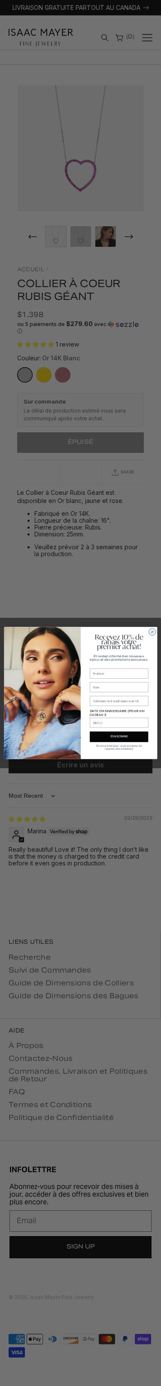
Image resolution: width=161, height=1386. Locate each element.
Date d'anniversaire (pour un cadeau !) (117, 712)
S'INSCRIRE (119, 737)
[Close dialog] (152, 632)
